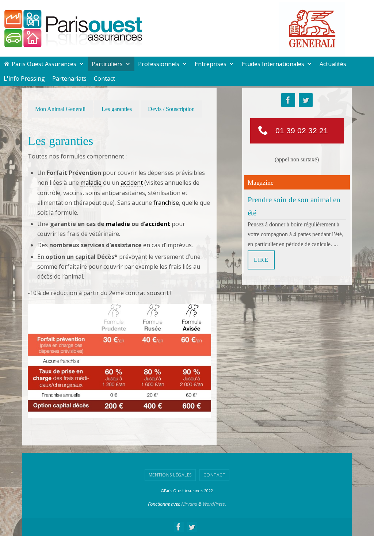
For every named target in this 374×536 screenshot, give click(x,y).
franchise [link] (166, 203)
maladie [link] (91, 183)
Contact (104, 78)
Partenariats (69, 78)
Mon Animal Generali (60, 109)
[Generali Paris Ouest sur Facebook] (288, 100)
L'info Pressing (24, 78)
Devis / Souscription (171, 109)
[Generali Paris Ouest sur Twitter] (306, 100)
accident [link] (132, 183)
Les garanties (117, 109)
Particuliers (107, 64)
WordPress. (214, 504)
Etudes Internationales (273, 64)
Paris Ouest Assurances (44, 64)
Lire (261, 258)
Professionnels (158, 64)
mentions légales (170, 475)
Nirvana (189, 504)
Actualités (333, 64)
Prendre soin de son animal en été (294, 204)
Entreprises (210, 64)
